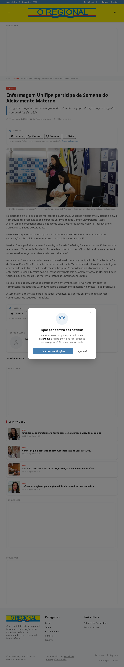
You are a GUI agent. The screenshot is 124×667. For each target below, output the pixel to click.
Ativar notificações (55, 351)
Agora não (82, 351)
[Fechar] (90, 312)
